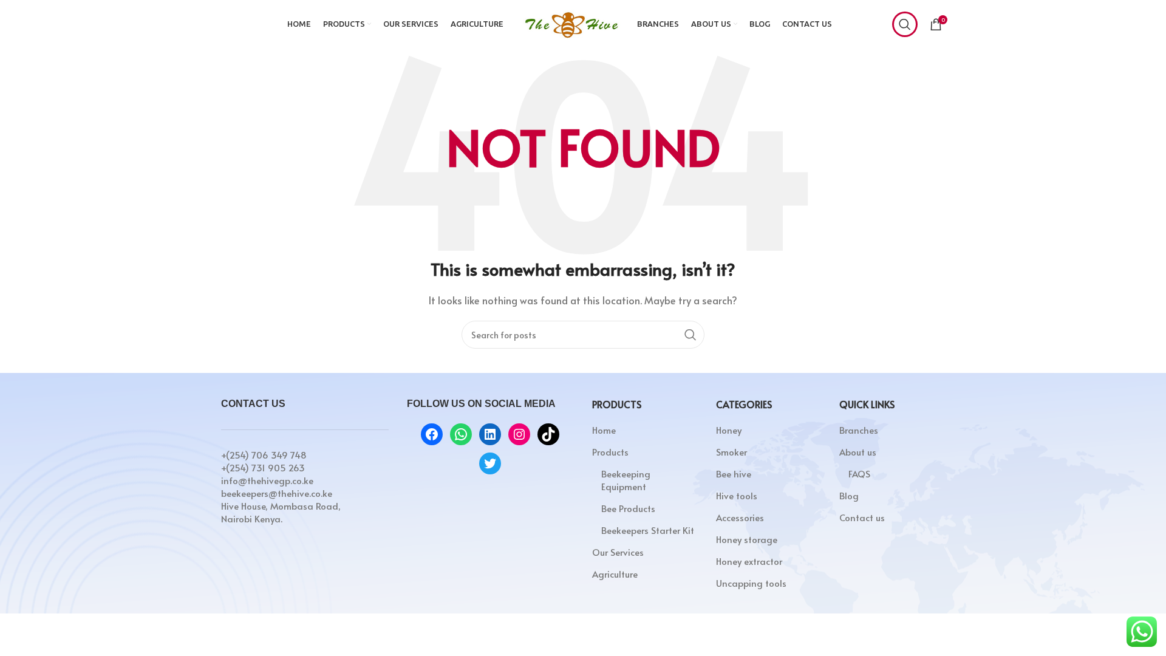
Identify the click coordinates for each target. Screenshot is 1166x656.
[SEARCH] (690, 335)
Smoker (731, 451)
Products (610, 451)
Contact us (862, 517)
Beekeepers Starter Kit (647, 530)
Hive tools (736, 495)
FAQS (859, 473)
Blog (849, 495)
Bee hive (733, 473)
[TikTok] (548, 434)
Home (604, 429)
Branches (858, 429)
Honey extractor (749, 561)
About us (857, 451)
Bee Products (628, 508)
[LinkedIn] (490, 434)
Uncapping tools (751, 582)
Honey (729, 429)
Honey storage (746, 539)
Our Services (618, 551)
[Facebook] (432, 434)
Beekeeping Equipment (625, 480)
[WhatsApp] (461, 434)
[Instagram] (519, 434)
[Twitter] (490, 463)
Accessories (740, 517)
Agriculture (615, 573)
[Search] (905, 24)
